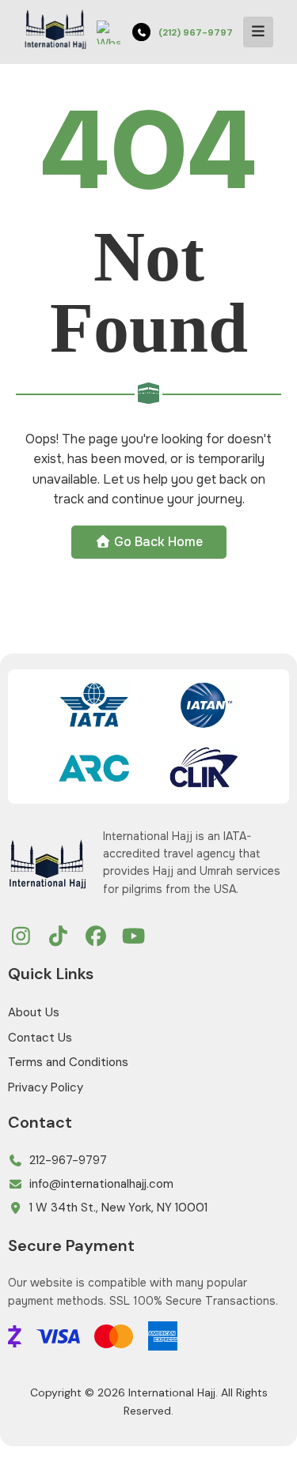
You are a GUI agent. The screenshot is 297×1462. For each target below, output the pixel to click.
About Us (33, 1012)
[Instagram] (21, 937)
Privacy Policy (45, 1087)
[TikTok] (59, 937)
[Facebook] (96, 937)
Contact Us (40, 1038)
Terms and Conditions (68, 1062)
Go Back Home (157, 541)
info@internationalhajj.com (101, 1184)
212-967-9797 (68, 1160)
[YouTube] (134, 937)
